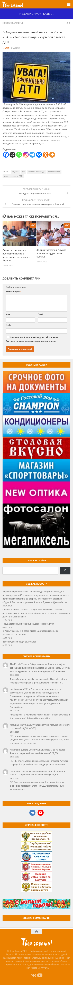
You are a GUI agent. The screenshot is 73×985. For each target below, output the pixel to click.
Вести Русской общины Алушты (19, 641)
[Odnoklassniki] (46, 155)
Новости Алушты (13, 23)
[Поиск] (65, 570)
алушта (15, 172)
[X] (12, 155)
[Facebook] (6, 155)
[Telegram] (32, 155)
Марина (14, 725)
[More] (52, 155)
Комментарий (13, 292)
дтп (23, 172)
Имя (9, 314)
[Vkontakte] (39, 155)
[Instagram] (26, 155)
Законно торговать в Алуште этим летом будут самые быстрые (51, 253)
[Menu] (69, 4)
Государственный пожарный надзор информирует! (28, 624)
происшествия (54, 172)
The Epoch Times (18, 664)
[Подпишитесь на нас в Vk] (33, 975)
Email (41, 314)
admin (7, 48)
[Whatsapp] (19, 155)
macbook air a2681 (19, 689)
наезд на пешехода (36, 172)
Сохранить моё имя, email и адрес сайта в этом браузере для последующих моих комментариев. (32, 339)
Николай (14, 749)
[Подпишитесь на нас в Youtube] (39, 975)
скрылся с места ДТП (13, 176)
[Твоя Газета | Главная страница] (16, 4)
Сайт (8, 325)
